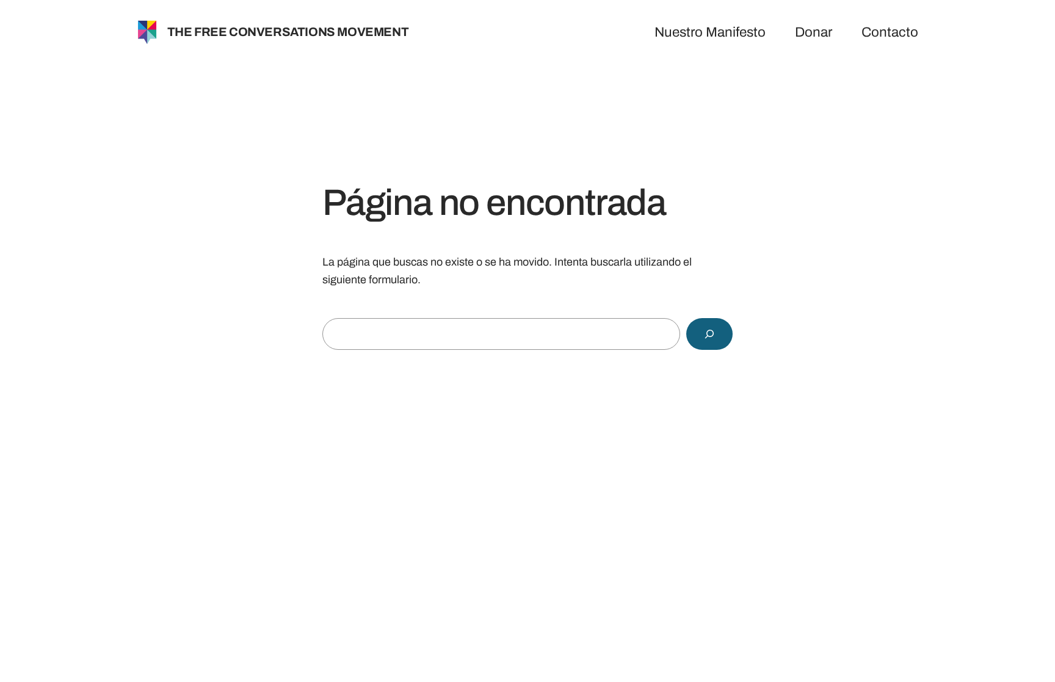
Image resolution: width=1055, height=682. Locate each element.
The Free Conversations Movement (288, 31)
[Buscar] (709, 334)
